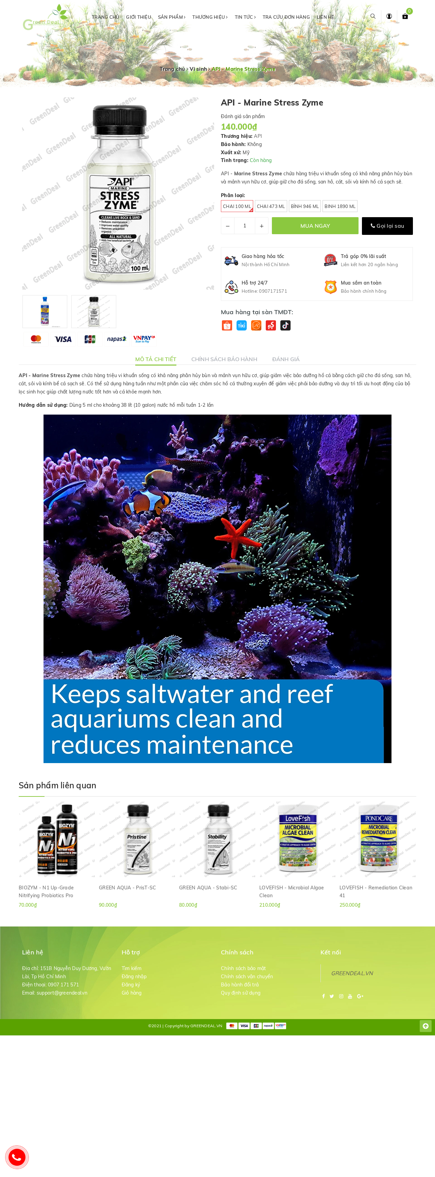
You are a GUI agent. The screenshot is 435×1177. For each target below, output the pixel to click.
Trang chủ (105, 17)
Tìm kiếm (132, 968)
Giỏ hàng (132, 993)
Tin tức (244, 17)
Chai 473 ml (271, 206)
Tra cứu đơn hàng (286, 17)
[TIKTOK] (285, 326)
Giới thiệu (138, 17)
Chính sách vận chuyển (247, 976)
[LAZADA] (256, 326)
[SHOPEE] (227, 326)
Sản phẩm (171, 17)
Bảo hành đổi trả (240, 985)
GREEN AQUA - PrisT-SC (127, 888)
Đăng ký (131, 985)
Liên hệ (325, 17)
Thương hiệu (209, 17)
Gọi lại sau (389, 225)
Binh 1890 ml (340, 206)
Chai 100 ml (237, 206)
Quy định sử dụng (240, 993)
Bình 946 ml (305, 206)
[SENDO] (271, 326)
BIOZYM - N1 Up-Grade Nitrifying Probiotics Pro (46, 891)
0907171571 (273, 291)
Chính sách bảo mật (243, 968)
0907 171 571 (63, 985)
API (258, 136)
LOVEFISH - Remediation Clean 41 (376, 891)
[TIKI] (241, 326)
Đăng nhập (134, 976)
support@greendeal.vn (62, 993)
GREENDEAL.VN (352, 973)
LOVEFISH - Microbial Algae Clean (291, 891)
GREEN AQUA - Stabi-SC (208, 888)
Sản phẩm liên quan (57, 785)
